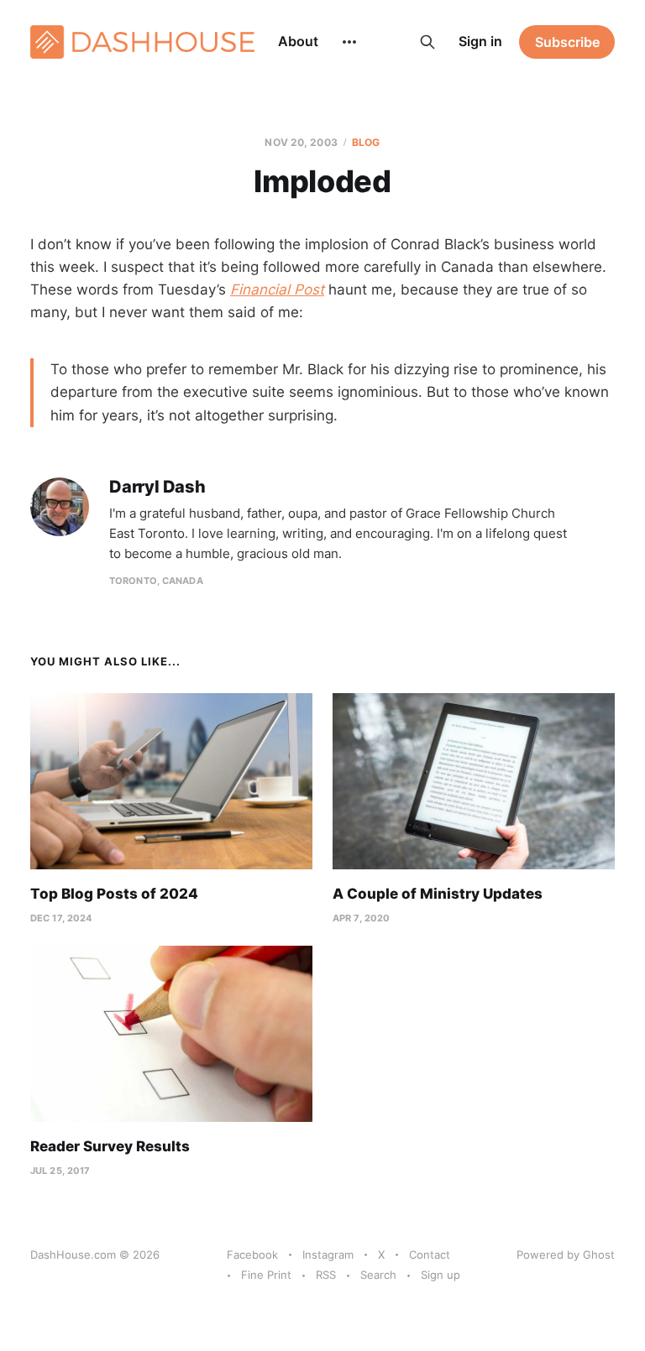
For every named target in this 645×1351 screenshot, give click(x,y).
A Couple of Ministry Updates (438, 893)
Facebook (252, 1254)
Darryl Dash (157, 487)
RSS (326, 1274)
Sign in (480, 41)
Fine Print (266, 1274)
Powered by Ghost (566, 1254)
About (298, 41)
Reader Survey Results (110, 1146)
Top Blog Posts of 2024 (114, 893)
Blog (366, 142)
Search (378, 1274)
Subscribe (567, 42)
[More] (349, 42)
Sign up (440, 1274)
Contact (429, 1254)
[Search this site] (427, 42)
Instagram (328, 1254)
